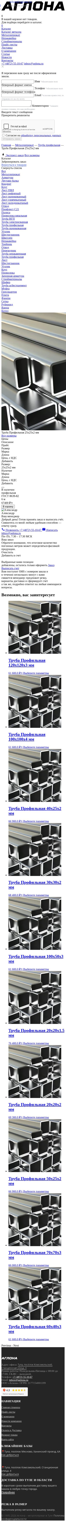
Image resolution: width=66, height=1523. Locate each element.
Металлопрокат (24, 145)
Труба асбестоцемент (14, 285)
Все (3, 171)
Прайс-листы (9, 44)
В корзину (8, 506)
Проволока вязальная (14, 215)
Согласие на (33, 135)
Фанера (5, 298)
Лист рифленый (11, 193)
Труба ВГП (8, 218)
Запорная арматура (12, 275)
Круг (4, 187)
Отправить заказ (11, 139)
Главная (6, 145)
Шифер (5, 282)
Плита (5, 294)
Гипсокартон (9, 291)
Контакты (7, 60)
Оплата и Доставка (11, 1430)
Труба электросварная (14, 221)
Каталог (6, 28)
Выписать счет (10, 568)
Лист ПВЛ (7, 190)
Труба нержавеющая (13, 253)
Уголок (5, 231)
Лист (4, 260)
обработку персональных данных (41, 135)
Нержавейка (8, 240)
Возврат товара (9, 1435)
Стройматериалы (11, 279)
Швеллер (6, 237)
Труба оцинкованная (13, 228)
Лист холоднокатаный (14, 202)
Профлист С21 (10, 209)
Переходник (8, 250)
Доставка (6, 47)
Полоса (5, 212)
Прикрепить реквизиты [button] (15, 115)
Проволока (8, 272)
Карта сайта (7, 1439)
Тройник (6, 244)
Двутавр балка (10, 180)
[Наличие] (2, 487)
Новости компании (11, 1421)
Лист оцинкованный (13, 196)
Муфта (5, 288)
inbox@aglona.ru (33, 63)
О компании (8, 50)
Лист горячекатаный (13, 199)
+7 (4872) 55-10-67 (12, 63)
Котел (4, 310)
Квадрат (6, 183)
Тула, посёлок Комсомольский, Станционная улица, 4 (26, 1366)
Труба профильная (49, 145)
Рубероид (7, 304)
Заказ (51, 565)
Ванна (5, 307)
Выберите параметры (36, 673)
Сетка (4, 301)
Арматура (7, 177)
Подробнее (8, 1492)
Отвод (5, 206)
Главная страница (10, 1407)
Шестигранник (10, 234)
